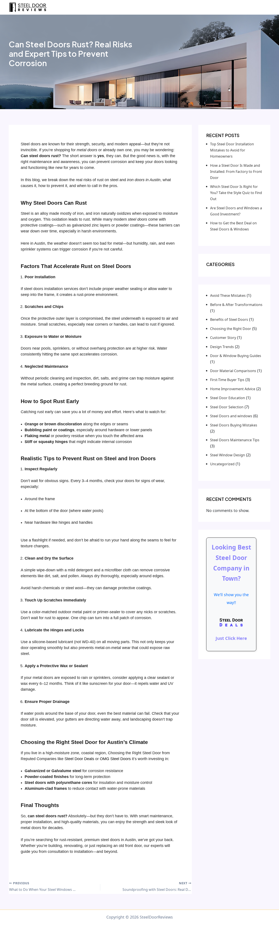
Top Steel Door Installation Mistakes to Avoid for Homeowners (232, 150)
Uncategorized (222, 464)
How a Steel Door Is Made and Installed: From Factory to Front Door (236, 171)
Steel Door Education (227, 397)
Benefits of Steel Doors (229, 319)
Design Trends (222, 346)
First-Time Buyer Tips (227, 379)
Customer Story (223, 337)
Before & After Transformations (236, 304)
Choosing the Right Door (230, 328)
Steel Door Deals (79, 759)
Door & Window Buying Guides (235, 355)
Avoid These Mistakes (228, 295)
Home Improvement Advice (232, 388)
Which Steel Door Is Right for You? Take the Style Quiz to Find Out (236, 192)
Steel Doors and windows (231, 416)
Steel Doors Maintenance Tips (234, 440)
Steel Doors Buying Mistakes (233, 425)
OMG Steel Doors (116, 759)
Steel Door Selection (226, 407)
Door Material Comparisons (233, 370)
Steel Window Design (227, 455)
